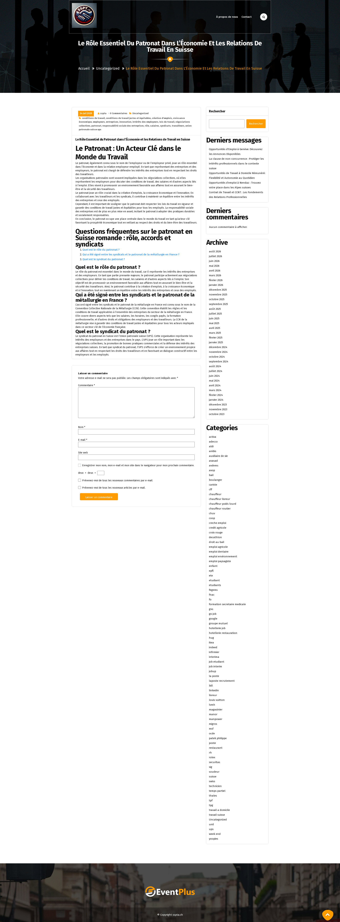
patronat (96, 126)
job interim (215, 666)
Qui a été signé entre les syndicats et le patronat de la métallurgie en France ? (131, 254)
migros (213, 723)
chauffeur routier (220, 508)
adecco (213, 441)
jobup (212, 671)
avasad (213, 460)
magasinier (215, 709)
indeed (213, 647)
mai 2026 (214, 265)
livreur (213, 695)
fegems (213, 590)
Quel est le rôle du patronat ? (101, 249)
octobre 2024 (217, 356)
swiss (212, 781)
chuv (212, 513)
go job (212, 613)
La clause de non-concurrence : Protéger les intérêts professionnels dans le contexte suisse (236, 163)
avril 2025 (214, 328)
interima (214, 656)
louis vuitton (217, 700)
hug (211, 637)
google (213, 618)
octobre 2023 (216, 414)
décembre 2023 (218, 404)
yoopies (213, 838)
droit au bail (216, 542)
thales (213, 795)
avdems (213, 465)
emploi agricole (218, 546)
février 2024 (216, 395)
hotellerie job (217, 628)
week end (215, 834)
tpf (210, 800)
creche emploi (217, 523)
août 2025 (215, 308)
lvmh (212, 704)
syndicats (165, 126)
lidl (211, 685)
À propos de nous (227, 16)
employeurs (99, 122)
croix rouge (216, 532)
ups (211, 829)
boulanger (215, 479)
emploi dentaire (218, 551)
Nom (81, 427)
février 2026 (216, 280)
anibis (212, 451)
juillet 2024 (215, 371)
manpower (215, 719)
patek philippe (218, 738)
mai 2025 (214, 323)
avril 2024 (214, 385)
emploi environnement (223, 556)
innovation (125, 122)
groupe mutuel (218, 623)
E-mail (82, 439)
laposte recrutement (222, 680)
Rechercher (217, 111)
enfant (213, 566)
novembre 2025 (218, 294)
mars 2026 (215, 275)
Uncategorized (108, 68)
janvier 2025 (216, 342)
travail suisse (217, 814)
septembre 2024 (218, 361)
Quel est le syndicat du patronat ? (104, 259)
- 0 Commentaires (117, 113)
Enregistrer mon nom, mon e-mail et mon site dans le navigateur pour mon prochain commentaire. (138, 465)
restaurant (215, 747)
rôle (147, 126)
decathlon (215, 537)
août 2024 (215, 366)
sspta (103, 113)
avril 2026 (214, 270)
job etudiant (216, 661)
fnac (211, 594)
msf (211, 728)
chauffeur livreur (219, 499)
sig (210, 767)
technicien (215, 786)
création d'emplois (162, 118)
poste (212, 743)
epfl (211, 570)
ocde (212, 733)
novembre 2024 (218, 352)
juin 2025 (214, 318)
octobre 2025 (216, 299)
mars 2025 (215, 332)
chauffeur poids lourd (222, 503)
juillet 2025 (215, 313)
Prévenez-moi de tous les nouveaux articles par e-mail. (113, 487)
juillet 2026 (215, 256)
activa (212, 436)
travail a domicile (219, 810)
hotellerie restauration (223, 633)
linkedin (214, 690)
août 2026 (215, 251)
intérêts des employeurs (145, 122)
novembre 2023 (218, 409)
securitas (214, 762)
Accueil (84, 68)
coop (212, 518)
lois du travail (166, 122)
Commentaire (86, 385)
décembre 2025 (218, 289)
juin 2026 (214, 261)
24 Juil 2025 (86, 113)
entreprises (112, 122)
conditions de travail (93, 118)
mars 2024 (215, 390)
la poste (214, 676)
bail (211, 475)
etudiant (214, 580)
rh (210, 752)
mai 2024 (214, 380)
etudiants (215, 585)
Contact (246, 16)
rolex (212, 757)
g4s (211, 609)
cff (210, 489)
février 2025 (215, 337)
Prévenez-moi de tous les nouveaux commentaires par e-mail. (117, 480)
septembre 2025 (218, 304)
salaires (154, 126)
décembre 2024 (218, 347)
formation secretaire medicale (227, 604)
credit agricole (217, 527)
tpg (211, 805)
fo (210, 599)
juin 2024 (214, 375)
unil (211, 824)
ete (211, 575)
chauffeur (215, 494)
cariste (213, 484)
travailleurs (178, 126)
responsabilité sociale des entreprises (123, 126)
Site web (83, 452)
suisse (212, 776)
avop (212, 470)
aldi (211, 446)
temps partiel (217, 790)
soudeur (214, 771)
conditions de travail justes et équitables (128, 118)
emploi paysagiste (220, 561)
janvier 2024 (216, 399)
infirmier (214, 652)
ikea (211, 642)
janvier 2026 (216, 285)
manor (213, 714)
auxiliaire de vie (218, 456)
